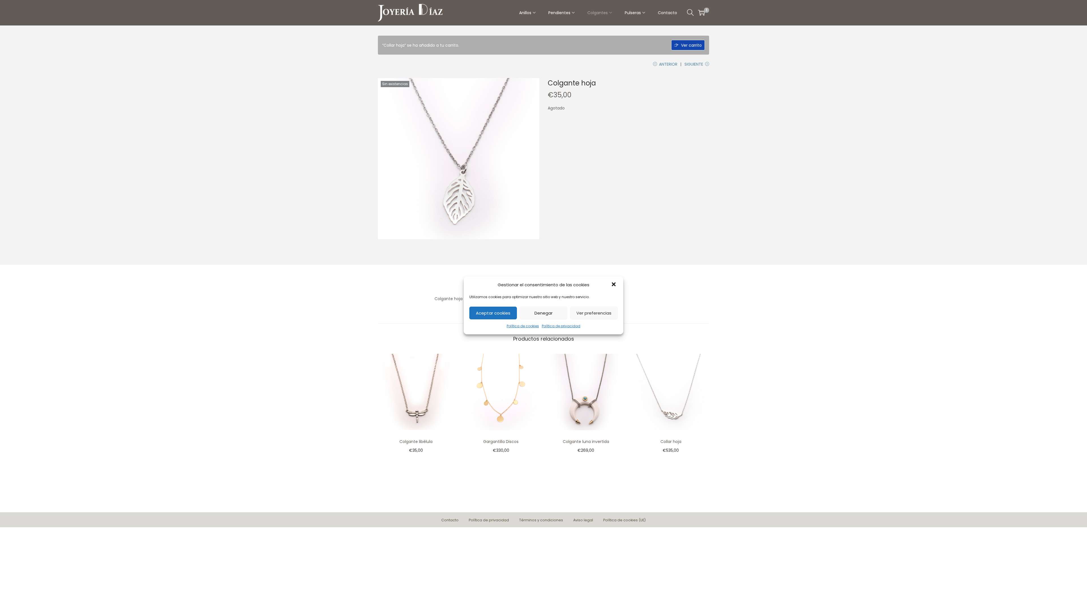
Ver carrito (691, 45)
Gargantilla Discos (501, 441)
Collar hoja (670, 441)
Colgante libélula (416, 441)
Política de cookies (523, 326)
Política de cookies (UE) (624, 520)
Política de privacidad (561, 326)
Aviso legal (583, 520)
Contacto (450, 520)
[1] (701, 12)
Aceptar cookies (493, 313)
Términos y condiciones (541, 520)
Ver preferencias (593, 313)
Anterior (668, 64)
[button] (614, 284)
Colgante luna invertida (586, 441)
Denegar (543, 313)
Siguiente (693, 64)
